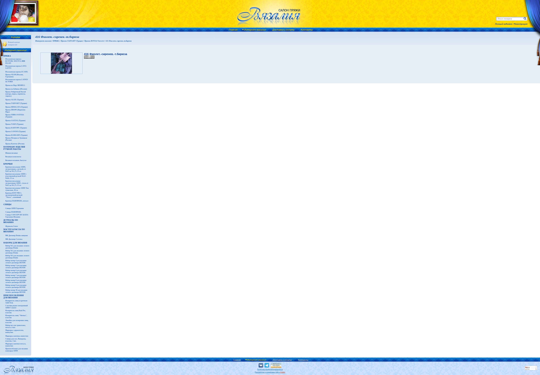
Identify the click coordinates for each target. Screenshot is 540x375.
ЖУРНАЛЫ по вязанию (10, 221)
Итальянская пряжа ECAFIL (16, 72)
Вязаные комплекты (13, 157)
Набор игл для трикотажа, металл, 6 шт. (15, 326)
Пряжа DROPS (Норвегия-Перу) (15, 111)
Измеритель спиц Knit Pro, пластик (15, 312)
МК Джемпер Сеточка (13, 239)
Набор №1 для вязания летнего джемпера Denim (17, 247)
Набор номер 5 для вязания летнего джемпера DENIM (15, 266)
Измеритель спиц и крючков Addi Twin (16, 302)
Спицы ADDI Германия (14, 208)
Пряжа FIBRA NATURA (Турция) (14, 116)
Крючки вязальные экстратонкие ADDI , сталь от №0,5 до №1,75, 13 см (16, 183)
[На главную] (21, 27)
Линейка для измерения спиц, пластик (16, 321)
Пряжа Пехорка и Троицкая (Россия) (16, 139)
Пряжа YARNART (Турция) (16, 103)
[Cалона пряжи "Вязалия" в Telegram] (267, 365)
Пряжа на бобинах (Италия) (16, 89)
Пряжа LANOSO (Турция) (15, 131)
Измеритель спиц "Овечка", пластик (16, 316)
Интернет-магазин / (44, 41)
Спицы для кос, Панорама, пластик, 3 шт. (15, 340)
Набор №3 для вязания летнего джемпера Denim (17, 257)
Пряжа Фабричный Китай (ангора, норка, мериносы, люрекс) (15, 94)
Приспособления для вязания (13, 296)
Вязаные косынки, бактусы (15, 160)
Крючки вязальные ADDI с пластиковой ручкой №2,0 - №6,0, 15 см (15, 176)
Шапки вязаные (11, 153)
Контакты (307, 29)
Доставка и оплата (283, 29)
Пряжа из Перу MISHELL (15, 85)
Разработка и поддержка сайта (270, 372)
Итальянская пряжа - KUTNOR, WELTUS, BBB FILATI (15, 61)
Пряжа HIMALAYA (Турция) (16, 107)
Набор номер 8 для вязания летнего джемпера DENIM (15, 281)
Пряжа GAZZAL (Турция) (15, 120)
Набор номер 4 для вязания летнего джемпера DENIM (15, 262)
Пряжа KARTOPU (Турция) (16, 128)
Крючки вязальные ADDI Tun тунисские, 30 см (17, 189)
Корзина (15, 37)
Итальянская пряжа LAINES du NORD (16, 81)
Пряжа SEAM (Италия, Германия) (14, 76)
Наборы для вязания (15, 243)
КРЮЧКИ (8, 164)
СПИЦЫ (7, 204)
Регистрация (520, 24)
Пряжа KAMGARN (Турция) (16, 135)
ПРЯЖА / (57, 41)
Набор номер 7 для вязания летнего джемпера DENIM (15, 276)
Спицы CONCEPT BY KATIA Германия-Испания (16, 216)
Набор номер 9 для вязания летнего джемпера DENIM (15, 286)
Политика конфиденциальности (270, 369)
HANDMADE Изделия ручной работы (14, 148)
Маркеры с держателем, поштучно (14, 331)
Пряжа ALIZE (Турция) (14, 100)
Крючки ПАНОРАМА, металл (16, 201)
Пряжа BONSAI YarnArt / (95, 41)
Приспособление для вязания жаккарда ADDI (16, 350)
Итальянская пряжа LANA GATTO (15, 67)
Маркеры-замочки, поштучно (16, 336)
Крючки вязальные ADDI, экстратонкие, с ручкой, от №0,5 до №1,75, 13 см (15, 169)
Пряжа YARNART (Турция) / (72, 41)
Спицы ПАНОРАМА (13, 212)
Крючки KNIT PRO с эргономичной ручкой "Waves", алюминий (13, 195)
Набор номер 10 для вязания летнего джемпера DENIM (16, 291)
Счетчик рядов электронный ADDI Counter (16, 307)
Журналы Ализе (11, 226)
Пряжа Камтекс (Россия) (14, 144)
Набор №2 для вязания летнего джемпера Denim (17, 252)
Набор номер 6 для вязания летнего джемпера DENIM (15, 271)
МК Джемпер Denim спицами (16, 235)
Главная (233, 29)
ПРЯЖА (7, 56)
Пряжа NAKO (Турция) (14, 124)
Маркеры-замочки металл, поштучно (15, 345)
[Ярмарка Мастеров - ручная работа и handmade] (276, 367)
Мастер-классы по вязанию (14, 230)
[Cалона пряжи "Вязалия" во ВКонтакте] (261, 365)
